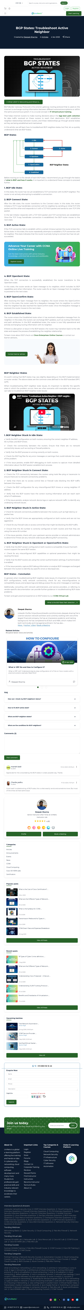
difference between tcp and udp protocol (29, 1276)
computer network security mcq (17, 1209)
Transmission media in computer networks (21, 1285)
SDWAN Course (10, 1250)
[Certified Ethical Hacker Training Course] (12, 1046)
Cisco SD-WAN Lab (17, 1242)
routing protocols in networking (17, 1279)
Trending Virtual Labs (13, 1236)
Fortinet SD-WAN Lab (13, 1239)
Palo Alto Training (53, 1261)
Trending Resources (12, 1265)
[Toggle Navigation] (5, 13)
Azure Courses (38, 1261)
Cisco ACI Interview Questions (42, 1213)
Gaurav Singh (23, 1035)
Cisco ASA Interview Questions (41, 1222)
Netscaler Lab (29, 1239)
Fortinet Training (11, 1257)
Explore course (16, 261)
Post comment (12, 758)
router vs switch (55, 1276)
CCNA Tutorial (57, 1289)
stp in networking (72, 1279)
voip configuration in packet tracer (44, 1283)
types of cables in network (17, 1281)
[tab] (42, 699)
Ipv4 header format (50, 1285)
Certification (10, 874)
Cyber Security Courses (22, 1259)
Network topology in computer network (30, 1287)
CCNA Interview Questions (15, 1222)
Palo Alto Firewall (61, 1231)
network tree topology (64, 1274)
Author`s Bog (30, 625)
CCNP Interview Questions (63, 1220)
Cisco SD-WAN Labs (13, 871)
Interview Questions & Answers (17, 1206)
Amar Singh (22, 1025)
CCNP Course (55, 1248)
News (8, 860)
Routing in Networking (17, 1283)
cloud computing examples (41, 1281)
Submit (11, 1102)
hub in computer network (42, 1274)
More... (20, 625)
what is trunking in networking (17, 1268)
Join (72, 1125)
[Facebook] (65, 1300)
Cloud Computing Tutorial (38, 1289)
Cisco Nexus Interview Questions (28, 1218)
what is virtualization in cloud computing (30, 1272)
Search (64, 3)
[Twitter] (60, 1300)
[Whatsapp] (33, 1066)
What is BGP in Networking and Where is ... (23, 102)
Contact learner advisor (16, 354)
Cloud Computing (12, 867)
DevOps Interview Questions (50, 1215)
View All (42, 1055)
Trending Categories (12, 1254)
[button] (38, 687)
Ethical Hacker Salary (69, 1283)
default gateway (22, 1274)
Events (8, 857)
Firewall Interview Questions (34, 1211)
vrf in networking (39, 1268)
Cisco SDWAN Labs (17, 1289)
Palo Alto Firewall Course (37, 1248)
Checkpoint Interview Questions (57, 1218)
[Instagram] (51, 1300)
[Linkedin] (69, 1300)
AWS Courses (24, 1261)
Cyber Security (28, 1231)
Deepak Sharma (30, 37)
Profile (23, 834)
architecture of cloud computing (41, 1270)
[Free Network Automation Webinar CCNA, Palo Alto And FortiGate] (12, 1026)
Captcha (9, 1093)
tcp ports (68, 1276)
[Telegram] (78, 1300)
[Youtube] (74, 1300)
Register (76, 8)
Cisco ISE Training (70, 1248)
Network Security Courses (31, 1257)
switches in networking (58, 1268)
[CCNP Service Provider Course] (12, 1036)
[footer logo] (11, 1299)
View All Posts (42, 940)
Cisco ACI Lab (59, 1239)
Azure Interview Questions (38, 1220)
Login (67, 8)
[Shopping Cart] (5, 8)
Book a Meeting (43, 625)
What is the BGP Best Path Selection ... (62, 602)
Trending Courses (11, 1245)
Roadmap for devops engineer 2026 (47, 1279)
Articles (45, 37)
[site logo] (36, 13)
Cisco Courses (63, 1259)
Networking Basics (12, 1231)
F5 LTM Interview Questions (60, 1211)
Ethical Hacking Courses (45, 1259)
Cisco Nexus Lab (44, 1239)
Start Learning (73, 13)
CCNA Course (25, 1250)
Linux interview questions (25, 1215)
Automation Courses (52, 1257)
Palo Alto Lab (32, 1242)
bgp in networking (18, 1270)
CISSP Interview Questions (44, 1209)
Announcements (12, 853)
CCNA (8, 864)
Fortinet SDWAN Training (14, 1248)
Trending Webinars (12, 1227)
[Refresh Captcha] (44, 1096)
